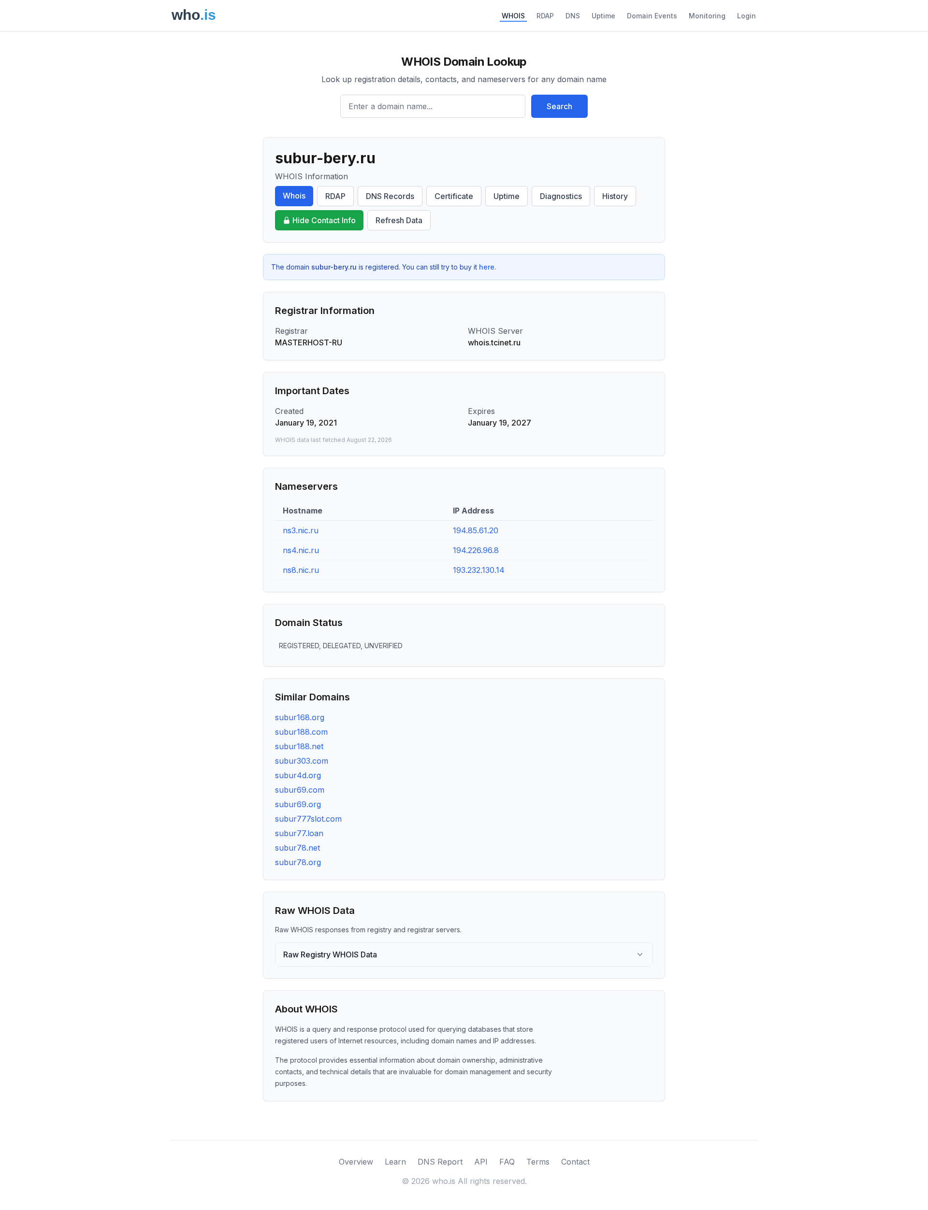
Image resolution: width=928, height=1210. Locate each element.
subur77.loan (299, 833)
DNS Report (440, 1162)
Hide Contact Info (324, 220)
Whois (294, 195)
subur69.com (299, 790)
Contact (575, 1162)
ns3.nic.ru (301, 530)
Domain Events (652, 16)
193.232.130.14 (479, 570)
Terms (538, 1162)
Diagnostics (561, 196)
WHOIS (513, 16)
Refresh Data (399, 220)
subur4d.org (298, 775)
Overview (356, 1162)
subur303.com (301, 761)
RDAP (545, 16)
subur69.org (298, 804)
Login (746, 16)
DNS (573, 16)
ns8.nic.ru (301, 570)
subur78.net (297, 848)
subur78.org (298, 862)
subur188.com (301, 732)
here (486, 267)
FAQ (507, 1162)
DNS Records (390, 196)
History (615, 196)
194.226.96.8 (476, 550)
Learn (395, 1162)
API (481, 1162)
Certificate (454, 196)
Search (559, 106)
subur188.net (299, 746)
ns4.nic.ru (301, 550)
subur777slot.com (308, 819)
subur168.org (299, 717)
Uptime (603, 16)
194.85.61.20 (475, 530)
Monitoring (707, 16)
